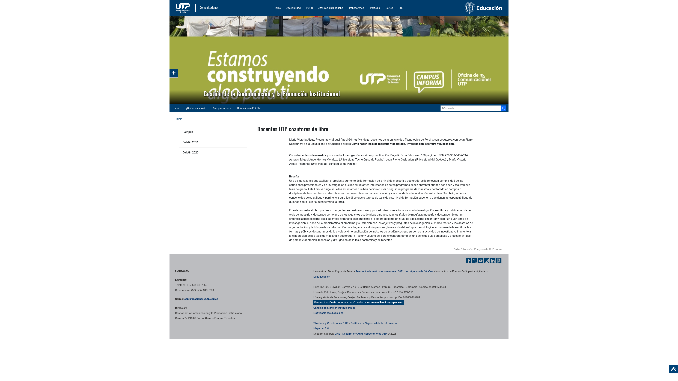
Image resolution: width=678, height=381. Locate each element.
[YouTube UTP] (480, 260)
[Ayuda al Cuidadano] (498, 260)
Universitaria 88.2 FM (248, 108)
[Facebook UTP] (468, 260)
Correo (389, 8)
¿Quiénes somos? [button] (195, 108)
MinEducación (321, 276)
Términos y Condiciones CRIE (330, 323)
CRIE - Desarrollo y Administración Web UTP (361, 333)
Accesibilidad (293, 8)
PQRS (309, 8)
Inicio (278, 8)
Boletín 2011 (190, 142)
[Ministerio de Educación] (464, 8)
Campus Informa (222, 108)
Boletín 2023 (190, 152)
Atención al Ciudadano (330, 8)
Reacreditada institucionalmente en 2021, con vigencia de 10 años (394, 271)
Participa (375, 8)
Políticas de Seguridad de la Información (374, 323)
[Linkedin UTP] (492, 260)
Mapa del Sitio (321, 328)
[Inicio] (673, 369)
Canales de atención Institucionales (334, 307)
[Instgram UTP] (486, 260)
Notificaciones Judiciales (328, 313)
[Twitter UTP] (474, 260)
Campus (188, 132)
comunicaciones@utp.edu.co (201, 299)
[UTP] (183, 8)
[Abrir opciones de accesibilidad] (174, 73)
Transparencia (356, 8)
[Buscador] (503, 108)
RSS (401, 8)
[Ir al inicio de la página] (673, 369)
